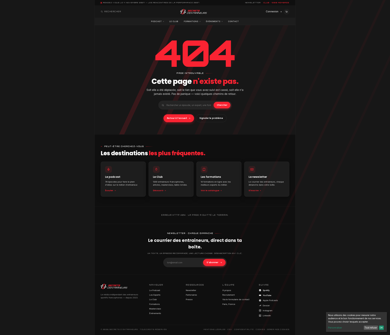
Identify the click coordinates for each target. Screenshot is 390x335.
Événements (213, 21)
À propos (226, 290)
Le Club (173, 21)
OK (381, 327)
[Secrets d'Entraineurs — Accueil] (193, 11)
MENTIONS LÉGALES (214, 329)
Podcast (156, 21)
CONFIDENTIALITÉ (244, 329)
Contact (233, 21)
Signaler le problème (211, 118)
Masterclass (155, 308)
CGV (229, 329)
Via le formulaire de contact (235, 299)
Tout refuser (371, 327)
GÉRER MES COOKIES (278, 329)
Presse (189, 299)
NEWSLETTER (253, 3)
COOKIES (260, 329)
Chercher (222, 105)
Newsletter (191, 290)
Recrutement (228, 295)
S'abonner (212, 262)
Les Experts (154, 295)
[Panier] (286, 11)
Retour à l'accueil (177, 118)
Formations (191, 21)
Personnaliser (335, 327)
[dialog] (356, 322)
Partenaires (191, 295)
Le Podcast (154, 290)
